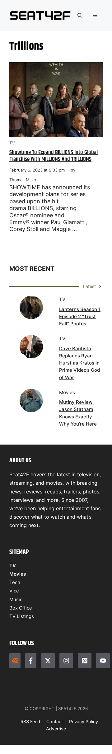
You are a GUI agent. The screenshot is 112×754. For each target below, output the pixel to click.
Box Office (20, 608)
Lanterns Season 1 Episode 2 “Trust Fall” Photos (79, 316)
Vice (14, 591)
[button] (79, 15)
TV (12, 142)
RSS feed (30, 721)
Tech (14, 582)
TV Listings (21, 616)
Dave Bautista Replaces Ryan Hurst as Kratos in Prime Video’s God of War (79, 363)
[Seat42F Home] (15, 660)
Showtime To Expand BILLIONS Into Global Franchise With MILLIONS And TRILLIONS (53, 156)
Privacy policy (83, 721)
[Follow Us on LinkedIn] (84, 660)
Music (15, 599)
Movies (17, 574)
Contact (54, 721)
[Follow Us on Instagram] (66, 660)
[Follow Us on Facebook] (30, 660)
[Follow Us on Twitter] (48, 660)
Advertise (56, 728)
